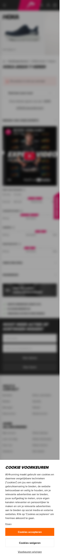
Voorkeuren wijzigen (30, 551)
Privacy (8, 524)
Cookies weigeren (30, 542)
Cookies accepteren (30, 531)
